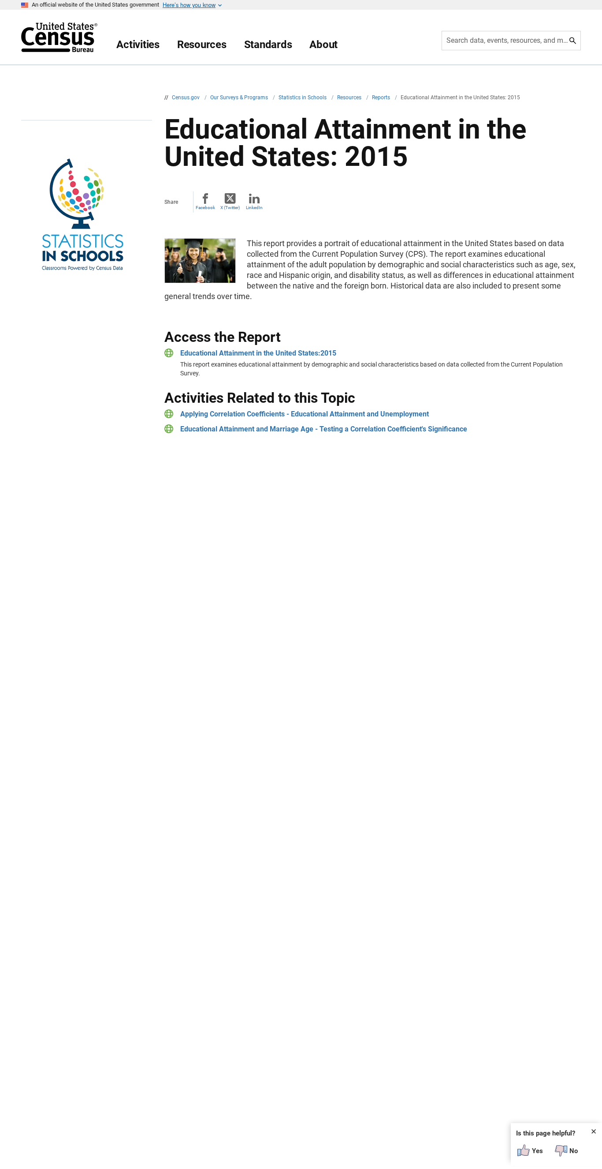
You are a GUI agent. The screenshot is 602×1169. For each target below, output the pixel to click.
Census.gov (186, 97)
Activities (138, 44)
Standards (268, 44)
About (323, 44)
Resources (202, 44)
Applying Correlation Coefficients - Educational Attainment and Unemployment (304, 414)
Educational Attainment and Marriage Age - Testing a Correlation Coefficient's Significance (323, 429)
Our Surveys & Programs (239, 97)
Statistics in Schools (303, 97)
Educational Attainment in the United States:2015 (258, 353)
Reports (381, 97)
